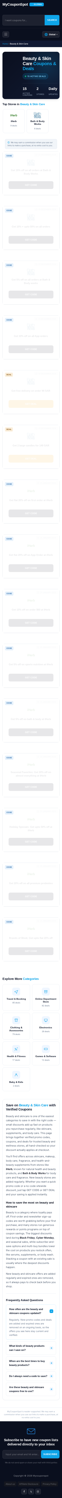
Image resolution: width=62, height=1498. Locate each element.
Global (50, 34)
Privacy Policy (49, 1484)
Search (52, 20)
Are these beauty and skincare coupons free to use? (26, 1389)
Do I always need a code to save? (28, 1376)
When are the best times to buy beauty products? (27, 1363)
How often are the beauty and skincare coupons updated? (26, 1311)
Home (5, 43)
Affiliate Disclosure (28, 1484)
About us (10, 1484)
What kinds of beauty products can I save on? (26, 1348)
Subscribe (50, 1454)
